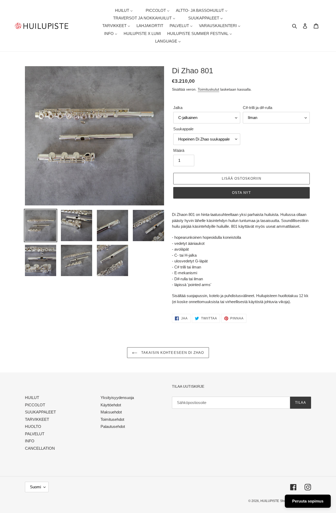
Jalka (177, 107)
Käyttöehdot (111, 405)
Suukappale (183, 129)
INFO (29, 441)
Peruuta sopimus (307, 501)
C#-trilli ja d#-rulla (257, 107)
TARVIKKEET (37, 419)
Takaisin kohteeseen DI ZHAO (172, 353)
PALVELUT (34, 434)
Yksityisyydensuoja (117, 397)
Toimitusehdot (112, 419)
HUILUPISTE (269, 501)
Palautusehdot (113, 426)
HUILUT (32, 397)
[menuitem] (120, 10)
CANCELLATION (40, 448)
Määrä (178, 150)
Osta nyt (241, 193)
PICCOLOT (35, 405)
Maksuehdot (111, 412)
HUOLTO (33, 426)
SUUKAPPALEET (40, 412)
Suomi (35, 487)
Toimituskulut (208, 89)
